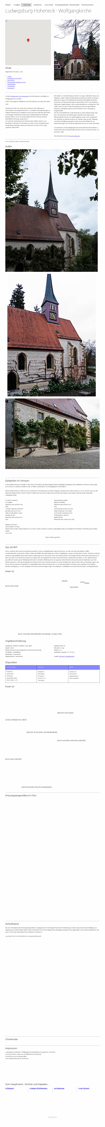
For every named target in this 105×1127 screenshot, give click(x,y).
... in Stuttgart (16, 5)
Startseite (8, 5)
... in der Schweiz (48, 5)
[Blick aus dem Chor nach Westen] (71, 727)
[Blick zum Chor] (11, 579)
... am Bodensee (37, 5)
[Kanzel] (65, 576)
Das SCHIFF (11, 80)
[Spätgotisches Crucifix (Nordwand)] (37, 765)
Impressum (10, 88)
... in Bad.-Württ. (26, 5)
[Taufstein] (74, 579)
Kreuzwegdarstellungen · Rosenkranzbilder (67, 5)
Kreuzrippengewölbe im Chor (16, 82)
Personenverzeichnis (87, 5)
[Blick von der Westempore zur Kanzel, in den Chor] (40, 603)
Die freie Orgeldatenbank (66, 656)
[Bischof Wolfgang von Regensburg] (42, 709)
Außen (9, 76)
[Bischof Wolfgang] (65, 700)
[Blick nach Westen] (13, 751)
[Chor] (82, 577)
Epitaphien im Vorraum (14, 78)
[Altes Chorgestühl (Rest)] (16, 703)
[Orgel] (87, 577)
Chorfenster (11, 86)
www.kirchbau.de (74, 136)
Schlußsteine (11, 84)
